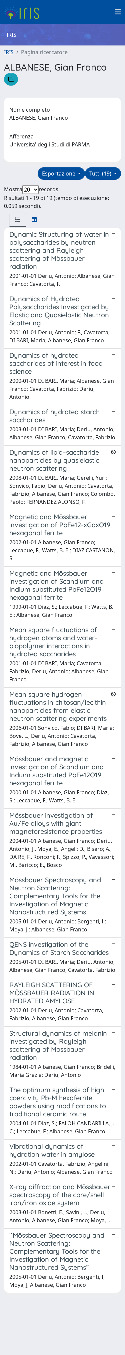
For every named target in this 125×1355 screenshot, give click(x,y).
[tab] (17, 220)
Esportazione (59, 173)
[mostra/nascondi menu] (118, 12)
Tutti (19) (101, 173)
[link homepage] (24, 12)
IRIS (9, 52)
